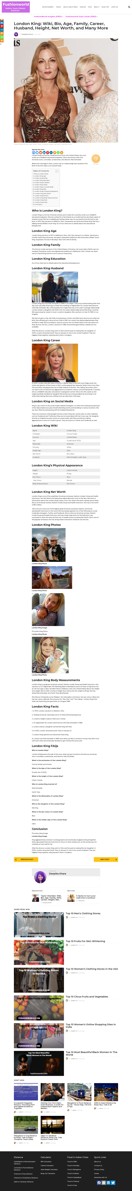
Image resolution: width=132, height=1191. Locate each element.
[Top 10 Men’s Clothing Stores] (39, 924)
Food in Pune (72, 1185)
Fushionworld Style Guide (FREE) (81, 17)
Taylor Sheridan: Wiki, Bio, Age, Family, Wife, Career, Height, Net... (51, 898)
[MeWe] (51, 152)
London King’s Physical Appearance (46, 191)
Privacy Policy (99, 1169)
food (90, 7)
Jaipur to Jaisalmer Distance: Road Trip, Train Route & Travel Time (51, 1137)
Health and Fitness (70, 7)
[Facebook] (33, 152)
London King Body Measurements (46, 198)
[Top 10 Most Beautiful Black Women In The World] (39, 1063)
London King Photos (41, 196)
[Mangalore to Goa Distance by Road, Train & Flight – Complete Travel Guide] (26, 1125)
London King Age (40, 176)
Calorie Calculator (47, 1165)
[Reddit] (40, 152)
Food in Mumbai (73, 1165)
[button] (129, 7)
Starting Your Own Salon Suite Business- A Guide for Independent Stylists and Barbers (52, 1105)
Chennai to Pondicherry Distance (26, 1178)
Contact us (98, 1165)
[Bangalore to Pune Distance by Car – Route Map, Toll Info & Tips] (79, 1092)
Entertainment (48, 7)
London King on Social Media (43, 187)
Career (96, 1173)
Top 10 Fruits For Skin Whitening (85, 941)
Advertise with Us (100, 1177)
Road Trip (105, 7)
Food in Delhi (72, 1161)
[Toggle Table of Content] (56, 171)
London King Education (42, 180)
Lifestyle (114, 7)
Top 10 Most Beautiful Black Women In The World (91, 1053)
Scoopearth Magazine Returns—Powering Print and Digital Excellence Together (24, 1105)
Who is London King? (41, 174)
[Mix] (54, 152)
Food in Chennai (73, 1181)
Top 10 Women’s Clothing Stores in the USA (92, 968)
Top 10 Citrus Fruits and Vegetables (87, 996)
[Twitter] (37, 152)
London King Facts (41, 200)
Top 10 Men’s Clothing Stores (83, 913)
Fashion (83, 7)
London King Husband (41, 182)
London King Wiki (40, 189)
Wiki (28, 909)
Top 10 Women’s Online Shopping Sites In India (91, 1025)
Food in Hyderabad (74, 1177)
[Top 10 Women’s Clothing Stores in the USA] (39, 980)
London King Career (41, 185)
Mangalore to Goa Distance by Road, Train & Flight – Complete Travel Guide (25, 1137)
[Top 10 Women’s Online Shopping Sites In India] (39, 1035)
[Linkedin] (44, 152)
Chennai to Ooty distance (23, 1174)
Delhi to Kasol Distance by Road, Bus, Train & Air (105, 1104)
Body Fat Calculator (48, 1173)
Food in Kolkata (73, 1173)
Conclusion (38, 204)
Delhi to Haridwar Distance (23, 1182)
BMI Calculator (46, 1161)
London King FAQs (41, 202)
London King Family (41, 178)
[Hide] (0, 44)
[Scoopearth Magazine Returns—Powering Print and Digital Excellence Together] (26, 1092)
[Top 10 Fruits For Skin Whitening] (39, 952)
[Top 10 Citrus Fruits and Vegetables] (39, 1007)
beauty (96, 7)
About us (97, 1161)
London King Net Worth (43, 193)
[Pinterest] (47, 152)
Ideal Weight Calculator (49, 1169)
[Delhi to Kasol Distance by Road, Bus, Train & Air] (106, 1092)
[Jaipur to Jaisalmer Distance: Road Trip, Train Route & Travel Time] (53, 1125)
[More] (61, 152)
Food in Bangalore (74, 1169)
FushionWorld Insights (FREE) (48, 17)
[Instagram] (104, 1183)
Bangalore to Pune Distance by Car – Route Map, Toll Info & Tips (79, 1105)
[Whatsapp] (58, 152)
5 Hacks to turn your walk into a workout (86, 897)
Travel (58, 7)
